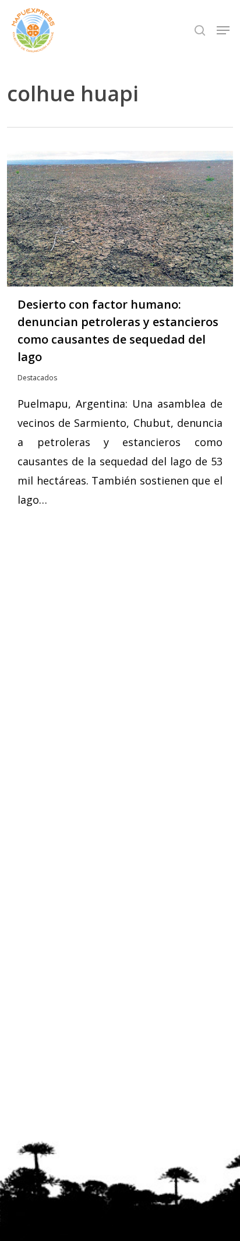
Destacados (37, 378)
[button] (223, 30)
